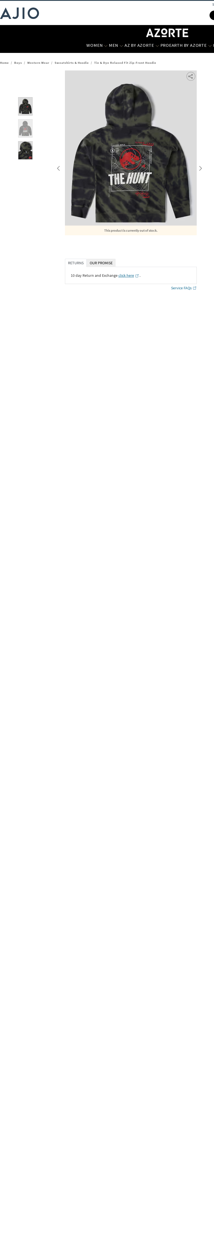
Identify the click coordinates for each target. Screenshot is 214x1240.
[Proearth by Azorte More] (210, 45)
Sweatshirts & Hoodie (72, 63)
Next (199, 167)
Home (4, 63)
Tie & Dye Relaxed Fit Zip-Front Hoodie (125, 63)
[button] (191, 76)
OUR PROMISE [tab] (101, 262)
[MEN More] (121, 45)
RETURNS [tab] (76, 262)
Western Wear (38, 63)
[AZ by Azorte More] (157, 45)
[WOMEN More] (106, 45)
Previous (58, 167)
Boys (18, 63)
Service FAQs (181, 287)
